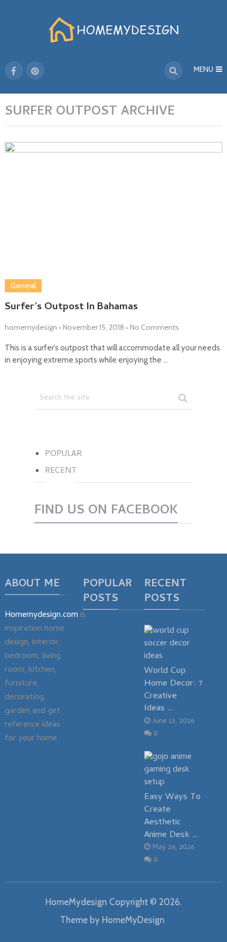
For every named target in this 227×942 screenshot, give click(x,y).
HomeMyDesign (133, 920)
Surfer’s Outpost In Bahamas (71, 308)
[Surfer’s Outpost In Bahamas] (114, 217)
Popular (63, 454)
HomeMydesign (76, 902)
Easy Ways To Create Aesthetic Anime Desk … (172, 816)
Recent (61, 471)
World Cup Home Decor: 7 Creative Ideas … (173, 690)
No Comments (154, 327)
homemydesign (31, 327)
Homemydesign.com (41, 615)
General (23, 285)
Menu (203, 70)
